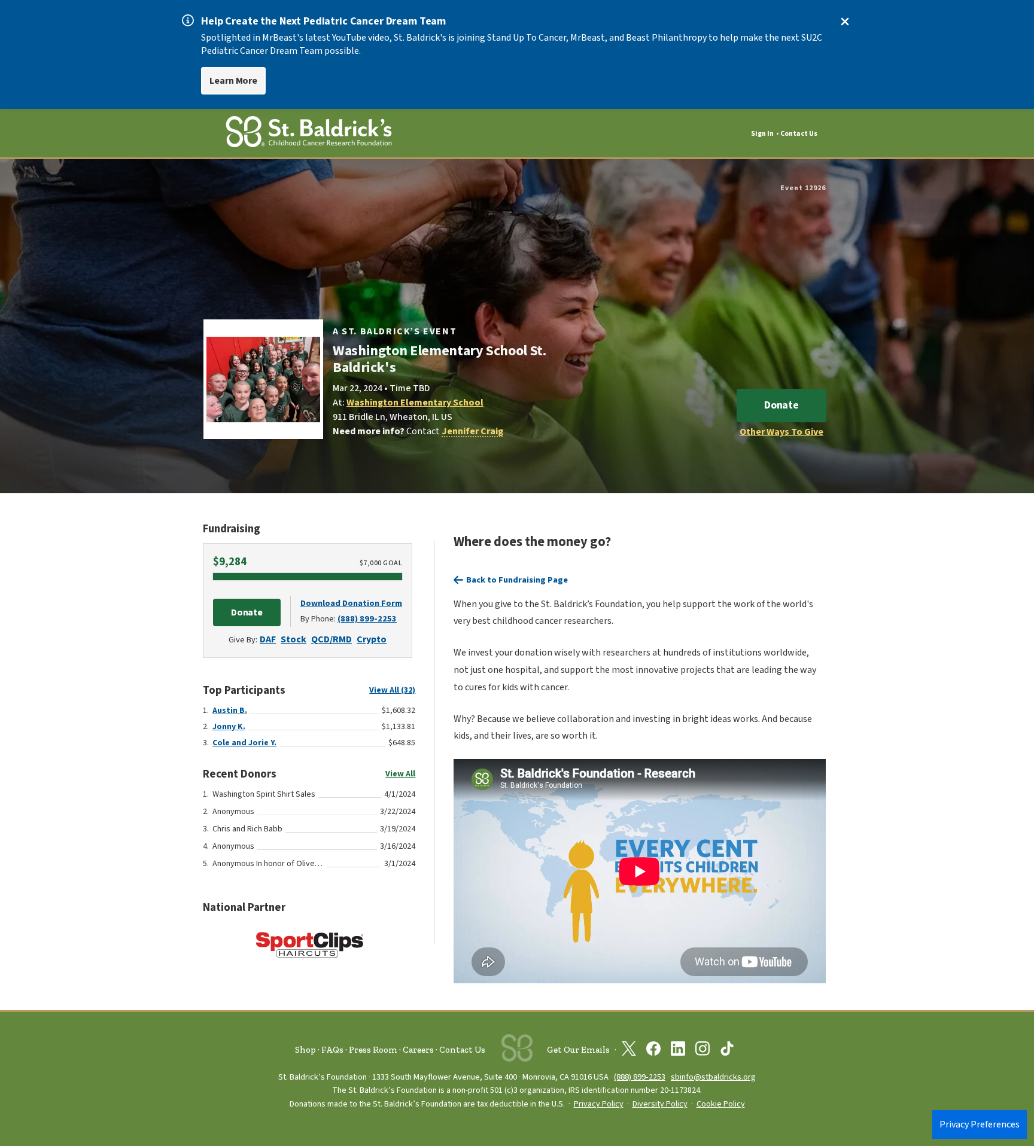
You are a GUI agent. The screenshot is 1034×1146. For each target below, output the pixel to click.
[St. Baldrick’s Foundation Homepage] (308, 134)
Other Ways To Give (781, 431)
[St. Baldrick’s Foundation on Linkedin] (678, 1050)
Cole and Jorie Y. (244, 743)
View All (400, 774)
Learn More (233, 80)
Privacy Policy (599, 1104)
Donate (781, 405)
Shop (305, 1049)
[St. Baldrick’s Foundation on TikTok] (727, 1050)
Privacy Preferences (979, 1124)
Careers (418, 1049)
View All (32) (392, 690)
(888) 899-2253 (367, 618)
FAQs (332, 1049)
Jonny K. (228, 727)
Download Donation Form (351, 603)
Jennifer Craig (472, 431)
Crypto (372, 639)
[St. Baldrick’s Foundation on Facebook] (653, 1050)
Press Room (373, 1049)
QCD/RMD (331, 639)
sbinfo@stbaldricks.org (713, 1077)
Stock (293, 639)
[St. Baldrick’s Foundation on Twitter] (629, 1050)
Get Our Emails (578, 1049)
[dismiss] (845, 21)
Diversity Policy (660, 1104)
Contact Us (798, 134)
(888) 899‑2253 (639, 1077)
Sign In (762, 134)
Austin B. (229, 711)
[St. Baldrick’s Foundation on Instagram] (702, 1050)
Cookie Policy (721, 1104)
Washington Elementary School (414, 402)
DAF (268, 639)
